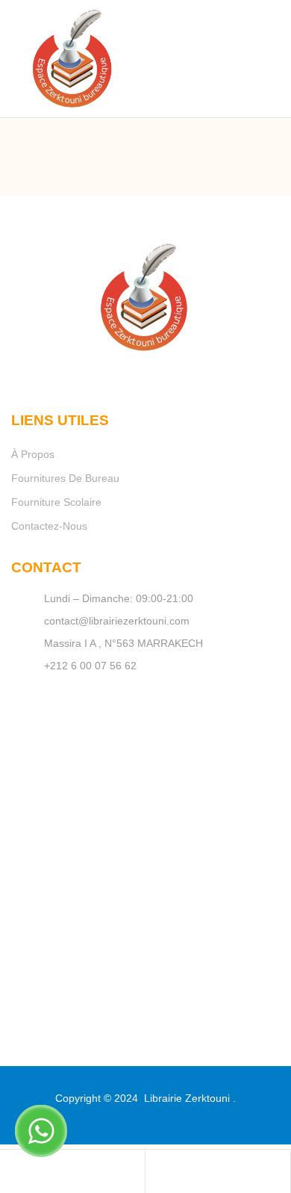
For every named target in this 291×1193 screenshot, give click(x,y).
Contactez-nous (49, 526)
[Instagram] (164, 372)
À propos (32, 454)
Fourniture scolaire (56, 502)
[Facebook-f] (127, 372)
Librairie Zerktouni (187, 1098)
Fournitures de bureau (65, 478)
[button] (238, 42)
